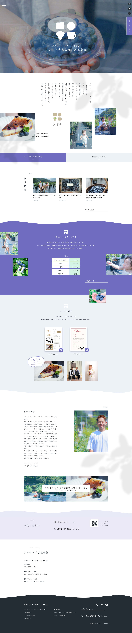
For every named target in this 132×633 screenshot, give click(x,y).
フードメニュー (53, 354)
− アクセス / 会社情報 (59, 615)
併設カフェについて (99, 157)
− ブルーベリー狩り (29, 615)
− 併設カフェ (27, 618)
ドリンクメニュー (78, 354)
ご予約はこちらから (92, 281)
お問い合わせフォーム (61, 522)
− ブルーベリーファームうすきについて (35, 609)
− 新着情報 (27, 612)
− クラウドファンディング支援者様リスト (64, 612)
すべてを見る (89, 210)
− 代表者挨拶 (56, 609)
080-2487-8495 (64, 529)
